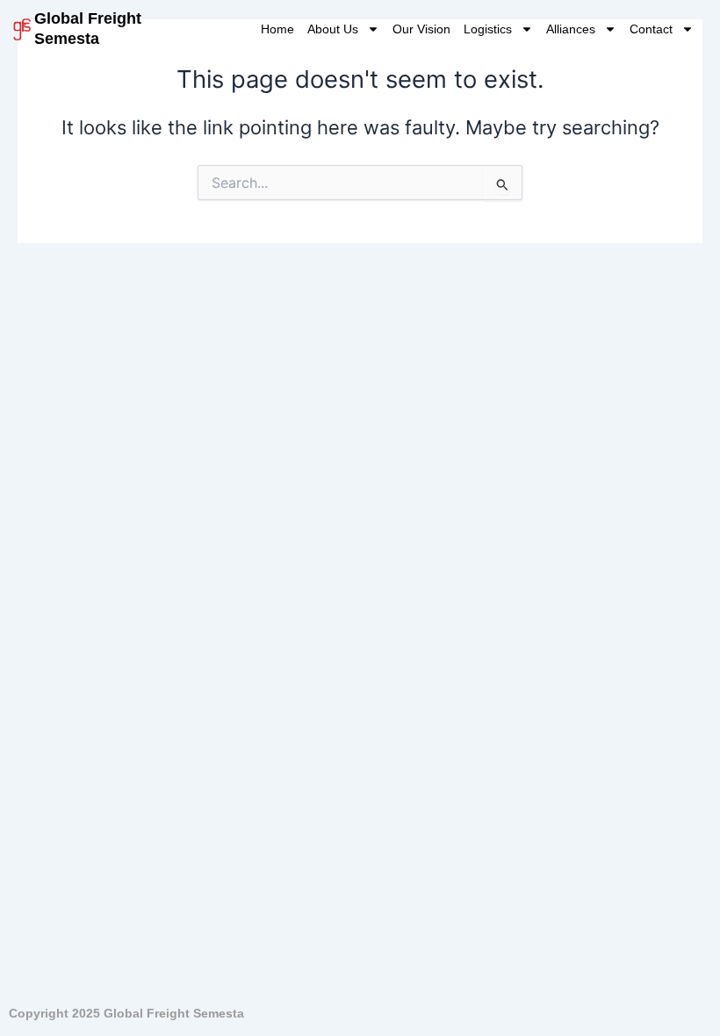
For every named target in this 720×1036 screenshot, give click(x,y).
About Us (332, 29)
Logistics (488, 29)
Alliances (570, 29)
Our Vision (421, 29)
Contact (651, 29)
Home (277, 29)
